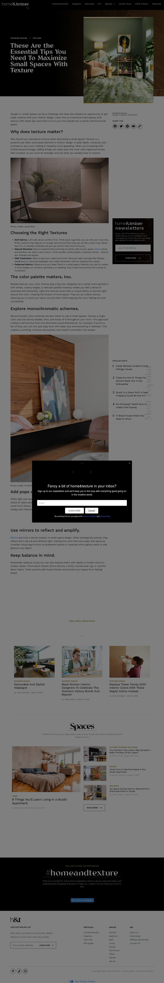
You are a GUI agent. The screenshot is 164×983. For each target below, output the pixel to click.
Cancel (91, 510)
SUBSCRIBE (74, 510)
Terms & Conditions (89, 516)
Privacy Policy (105, 516)
